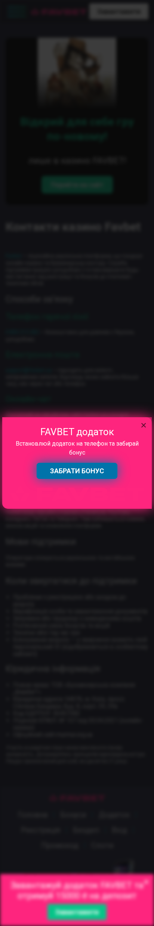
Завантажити (77, 912)
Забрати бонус (77, 471)
